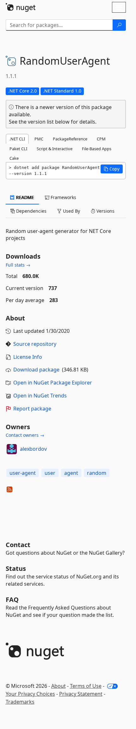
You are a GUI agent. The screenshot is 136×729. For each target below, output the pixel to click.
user (50, 472)
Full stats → (18, 265)
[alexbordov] (11, 449)
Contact (18, 544)
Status (16, 568)
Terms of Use (86, 685)
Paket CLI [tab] (18, 149)
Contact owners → (25, 435)
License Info (27, 356)
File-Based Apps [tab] (96, 149)
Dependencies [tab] (30, 211)
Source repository (34, 343)
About (58, 685)
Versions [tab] (104, 211)
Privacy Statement (80, 693)
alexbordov (33, 448)
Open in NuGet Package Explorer (52, 382)
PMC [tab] (38, 139)
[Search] (119, 25)
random (96, 472)
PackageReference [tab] (70, 139)
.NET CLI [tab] (17, 139)
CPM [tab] (101, 139)
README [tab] (24, 197)
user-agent (22, 472)
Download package (36, 369)
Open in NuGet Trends (40, 395)
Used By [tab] (71, 211)
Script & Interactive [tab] (54, 149)
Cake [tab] (14, 158)
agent (71, 472)
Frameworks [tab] (62, 197)
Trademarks (20, 701)
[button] (112, 169)
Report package (32, 408)
